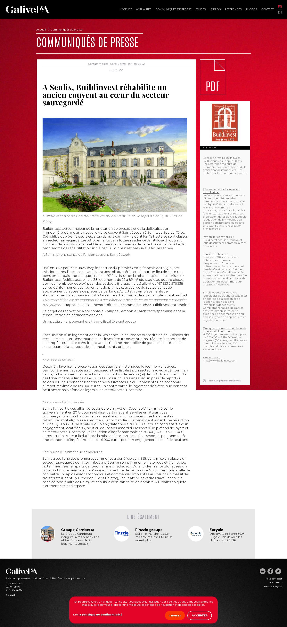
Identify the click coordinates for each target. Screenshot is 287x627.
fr (280, 6)
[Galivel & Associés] (27, 12)
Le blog (215, 9)
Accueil (41, 29)
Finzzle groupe (149, 530)
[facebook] (270, 571)
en (280, 12)
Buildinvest (210, 147)
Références (233, 9)
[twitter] (278, 571)
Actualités (144, 9)
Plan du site (275, 582)
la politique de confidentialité (100, 614)
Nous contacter (274, 578)
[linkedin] (263, 571)
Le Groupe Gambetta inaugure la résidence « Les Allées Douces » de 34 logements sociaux (80, 538)
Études (200, 9)
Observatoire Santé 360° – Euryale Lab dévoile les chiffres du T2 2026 (227, 537)
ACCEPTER (200, 615)
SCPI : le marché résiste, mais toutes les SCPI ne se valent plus (154, 537)
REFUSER (174, 615)
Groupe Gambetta (77, 530)
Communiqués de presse (173, 9)
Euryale (216, 530)
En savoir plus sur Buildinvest (225, 380)
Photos (251, 9)
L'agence (126, 9)
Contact (267, 9)
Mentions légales (273, 586)
